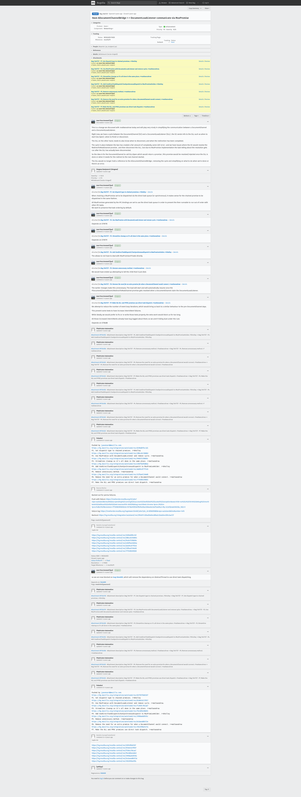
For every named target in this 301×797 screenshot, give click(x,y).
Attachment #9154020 (98, 623)
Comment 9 (100, 490)
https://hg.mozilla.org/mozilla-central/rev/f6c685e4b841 (114, 753)
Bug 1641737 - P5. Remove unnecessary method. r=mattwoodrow (113, 92)
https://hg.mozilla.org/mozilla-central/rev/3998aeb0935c (114, 756)
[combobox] (132, 3)
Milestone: (99, 40)
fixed (172, 42)
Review (207, 61)
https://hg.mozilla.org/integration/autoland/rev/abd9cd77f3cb (120, 469)
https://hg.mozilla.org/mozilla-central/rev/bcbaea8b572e (114, 758)
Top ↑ (207, 789)
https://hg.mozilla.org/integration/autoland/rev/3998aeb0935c (120, 716)
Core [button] (106, 26)
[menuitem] (163, 3)
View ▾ (207, 8)
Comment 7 (99, 298)
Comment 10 (100, 527)
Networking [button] (108, 28)
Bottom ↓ (187, 116)
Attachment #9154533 (98, 376)
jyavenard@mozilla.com (111, 445)
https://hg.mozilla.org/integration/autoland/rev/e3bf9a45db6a (120, 464)
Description (100, 122)
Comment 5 (100, 264)
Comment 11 (100, 572)
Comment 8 (100, 440)
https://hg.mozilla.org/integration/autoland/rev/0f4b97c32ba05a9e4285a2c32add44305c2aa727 (136, 515)
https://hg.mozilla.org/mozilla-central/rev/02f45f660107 (114, 745)
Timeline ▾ (205, 116)
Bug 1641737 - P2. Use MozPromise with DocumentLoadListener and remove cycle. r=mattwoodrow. (125, 69)
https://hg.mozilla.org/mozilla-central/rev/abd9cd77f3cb (114, 546)
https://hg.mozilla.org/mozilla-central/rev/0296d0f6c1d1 (114, 535)
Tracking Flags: (155, 37)
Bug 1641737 (104, 14)
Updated (99, 171)
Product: (100, 26)
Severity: (169, 29)
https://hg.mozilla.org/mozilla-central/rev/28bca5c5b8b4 (114, 538)
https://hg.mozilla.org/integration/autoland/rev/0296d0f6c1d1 (120, 448)
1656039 (103, 773)
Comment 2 (100, 215)
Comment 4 (100, 247)
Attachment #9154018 (98, 596)
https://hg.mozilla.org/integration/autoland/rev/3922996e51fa (120, 727)
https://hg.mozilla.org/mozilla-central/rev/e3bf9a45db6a (114, 543)
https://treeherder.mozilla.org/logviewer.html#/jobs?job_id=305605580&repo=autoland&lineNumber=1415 (142, 511)
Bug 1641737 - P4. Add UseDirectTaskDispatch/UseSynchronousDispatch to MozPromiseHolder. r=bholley (127, 84)
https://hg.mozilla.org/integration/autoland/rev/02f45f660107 (120, 695)
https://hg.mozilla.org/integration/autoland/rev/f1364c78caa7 (120, 706)
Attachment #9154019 (98, 609)
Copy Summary (194, 8)
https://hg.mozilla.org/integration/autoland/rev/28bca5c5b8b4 (120, 453)
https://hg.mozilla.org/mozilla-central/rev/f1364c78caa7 (114, 750)
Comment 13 (100, 737)
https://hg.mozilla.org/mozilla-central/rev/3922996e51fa (114, 761)
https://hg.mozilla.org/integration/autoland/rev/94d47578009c (120, 458)
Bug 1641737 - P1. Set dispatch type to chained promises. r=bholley (114, 61)
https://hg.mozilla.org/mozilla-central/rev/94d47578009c (114, 540)
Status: (100, 37)
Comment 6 (100, 280)
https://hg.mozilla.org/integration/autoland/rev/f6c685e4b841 (120, 711)
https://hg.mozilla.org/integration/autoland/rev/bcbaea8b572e (120, 722)
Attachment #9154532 (98, 362)
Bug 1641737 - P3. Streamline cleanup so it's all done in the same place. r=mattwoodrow (121, 76)
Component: (98, 28)
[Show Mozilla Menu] (93, 3)
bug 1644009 (118, 577)
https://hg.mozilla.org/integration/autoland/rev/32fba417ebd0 (120, 474)
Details (201, 61)
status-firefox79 (96, 560)
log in (102, 778)
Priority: (159, 29)
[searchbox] (132, 3)
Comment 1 (99, 187)
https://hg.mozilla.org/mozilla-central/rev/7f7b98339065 (114, 551)
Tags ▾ (196, 116)
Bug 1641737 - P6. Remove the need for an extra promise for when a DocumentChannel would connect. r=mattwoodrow (132, 99)
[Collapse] (208, 121)
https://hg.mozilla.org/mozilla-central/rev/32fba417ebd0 (114, 548)
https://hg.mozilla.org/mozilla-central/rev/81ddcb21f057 (114, 748)
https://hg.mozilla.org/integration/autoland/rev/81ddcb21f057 (120, 700)
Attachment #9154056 (98, 349)
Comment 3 (100, 231)
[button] (205, 3)
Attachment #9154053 (98, 335)
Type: (160, 27)
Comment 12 (100, 687)
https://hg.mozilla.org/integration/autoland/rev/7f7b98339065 (120, 480)
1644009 (103, 582)
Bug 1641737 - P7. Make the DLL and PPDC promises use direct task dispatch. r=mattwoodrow (123, 107)
